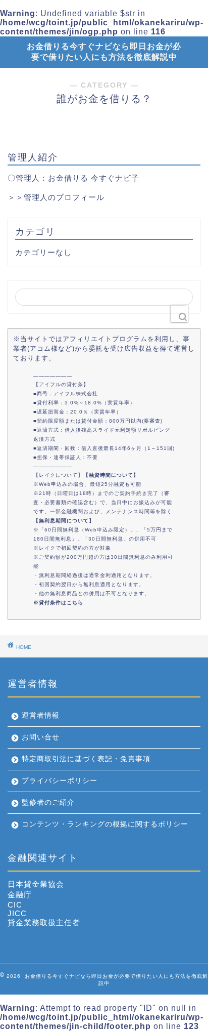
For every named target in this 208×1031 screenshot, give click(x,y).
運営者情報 (41, 715)
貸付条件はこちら (61, 602)
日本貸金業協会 (36, 884)
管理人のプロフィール (64, 197)
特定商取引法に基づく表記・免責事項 (86, 759)
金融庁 (20, 894)
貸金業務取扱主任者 (44, 922)
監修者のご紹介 (48, 802)
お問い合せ (41, 737)
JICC (17, 913)
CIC (15, 904)
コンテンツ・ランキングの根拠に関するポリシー (105, 824)
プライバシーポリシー (59, 781)
